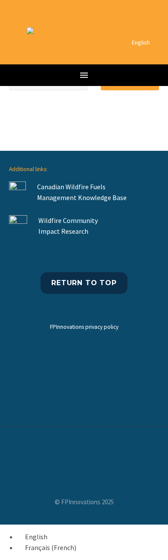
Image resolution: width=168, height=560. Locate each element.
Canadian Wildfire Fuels (71, 186)
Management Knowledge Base (82, 197)
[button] (16, 52)
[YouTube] (84, 449)
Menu (84, 75)
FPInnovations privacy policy (84, 327)
